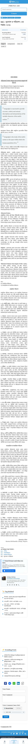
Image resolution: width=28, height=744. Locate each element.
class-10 (18, 17)
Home (4, 17)
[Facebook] (9, 585)
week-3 (3, 46)
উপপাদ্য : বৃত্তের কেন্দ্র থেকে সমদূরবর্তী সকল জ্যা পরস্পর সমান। (14, 597)
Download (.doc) (10, 570)
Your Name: (6, 689)
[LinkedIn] (14, 585)
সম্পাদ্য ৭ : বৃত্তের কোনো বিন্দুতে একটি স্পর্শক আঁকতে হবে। (12, 614)
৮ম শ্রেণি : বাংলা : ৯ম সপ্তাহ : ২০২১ (12, 601)
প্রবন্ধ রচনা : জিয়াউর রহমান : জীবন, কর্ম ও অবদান (13, 672)
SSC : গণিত (4, 551)
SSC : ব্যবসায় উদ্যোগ (6, 555)
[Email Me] (16, 585)
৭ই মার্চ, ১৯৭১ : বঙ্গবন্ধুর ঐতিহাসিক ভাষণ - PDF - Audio (13, 665)
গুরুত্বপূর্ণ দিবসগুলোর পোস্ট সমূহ (11, 676)
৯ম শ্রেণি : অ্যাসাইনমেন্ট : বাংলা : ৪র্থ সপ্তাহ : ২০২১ (14, 609)
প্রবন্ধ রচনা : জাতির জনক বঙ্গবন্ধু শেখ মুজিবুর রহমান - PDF (12, 660)
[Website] (7, 585)
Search (14, 13)
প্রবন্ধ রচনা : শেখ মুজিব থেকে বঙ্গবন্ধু (12, 669)
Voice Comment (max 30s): (11, 705)
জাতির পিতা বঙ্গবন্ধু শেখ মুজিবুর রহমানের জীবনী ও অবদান (13, 656)
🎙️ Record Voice (8, 708)
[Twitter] (12, 585)
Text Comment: (7, 695)
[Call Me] (18, 585)
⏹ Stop (19, 708)
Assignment (10, 17)
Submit (6, 716)
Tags (2, 44)
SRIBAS (8, 737)
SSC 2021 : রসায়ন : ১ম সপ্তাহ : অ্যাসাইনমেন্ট (11, 605)
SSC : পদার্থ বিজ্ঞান (5, 553)
